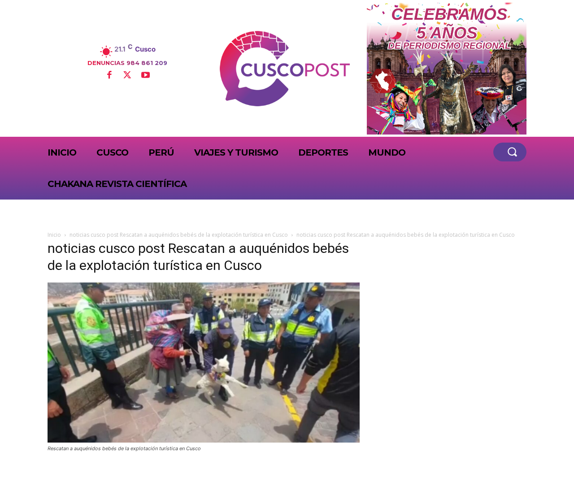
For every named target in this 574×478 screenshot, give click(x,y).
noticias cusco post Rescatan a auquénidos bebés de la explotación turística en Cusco (179, 235)
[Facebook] (109, 76)
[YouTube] (145, 76)
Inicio (54, 235)
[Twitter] (127, 76)
